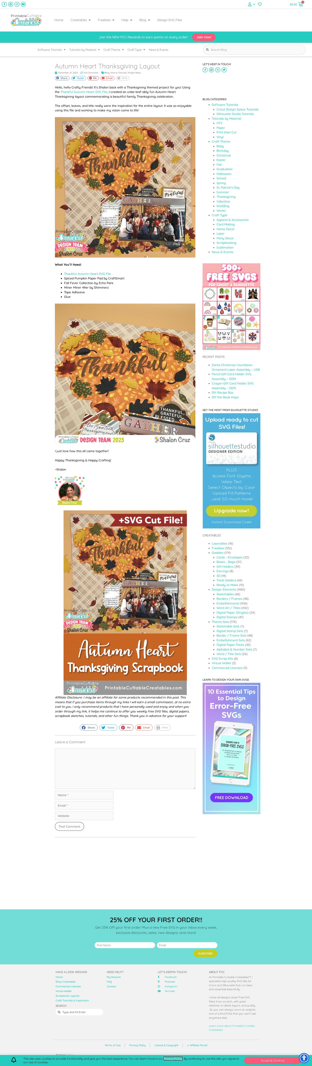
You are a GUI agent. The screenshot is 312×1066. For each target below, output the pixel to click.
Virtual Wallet (221, 663)
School (221, 178)
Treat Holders (226, 580)
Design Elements (224, 589)
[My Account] (251, 4)
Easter (221, 160)
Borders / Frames (229, 599)
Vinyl (220, 137)
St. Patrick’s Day (228, 187)
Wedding (222, 206)
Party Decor (225, 238)
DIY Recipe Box (222, 392)
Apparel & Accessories (232, 220)
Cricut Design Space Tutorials (237, 109)
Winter (221, 210)
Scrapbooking (226, 243)
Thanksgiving (226, 197)
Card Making (225, 224)
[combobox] (254, 50)
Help (125, 20)
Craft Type (134, 49)
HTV (219, 123)
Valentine (223, 201)
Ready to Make (227, 585)
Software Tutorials (50, 49)
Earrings (222, 571)
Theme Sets (220, 622)
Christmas (223, 155)
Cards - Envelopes (229, 557)
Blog (142, 20)
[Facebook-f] (4, 4)
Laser (220, 233)
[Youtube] (23, 4)
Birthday (222, 151)
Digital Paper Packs (230, 645)
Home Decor (225, 229)
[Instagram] (17, 4)
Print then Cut (226, 132)
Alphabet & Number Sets (234, 649)
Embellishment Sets (230, 640)
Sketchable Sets (227, 626)
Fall (219, 164)
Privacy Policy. (173, 1058)
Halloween (223, 174)
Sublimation (224, 247)
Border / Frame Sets (231, 635)
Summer (222, 192)
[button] (62, 78)
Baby (220, 146)
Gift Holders (225, 566)
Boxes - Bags (225, 562)
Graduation (224, 169)
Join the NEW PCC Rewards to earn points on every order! (143, 37)
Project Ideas (134, 72)
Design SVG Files (169, 20)
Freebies (104, 20)
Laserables (219, 543)
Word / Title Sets (228, 654)
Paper (220, 128)
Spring (221, 183)
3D (218, 576)
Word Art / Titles (228, 608)
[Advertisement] (231, 83)
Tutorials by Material (82, 49)
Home (58, 20)
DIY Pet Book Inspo (225, 397)
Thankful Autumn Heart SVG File (83, 92)
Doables (217, 552)
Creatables (79, 20)
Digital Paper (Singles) (232, 612)
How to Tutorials (118, 72)
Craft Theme (111, 49)
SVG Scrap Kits (222, 658)
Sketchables (225, 594)
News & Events (158, 49)
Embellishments (227, 603)
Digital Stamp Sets (229, 631)
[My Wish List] (260, 4)
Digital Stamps (226, 617)
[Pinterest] (10, 4)
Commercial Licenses (227, 668)
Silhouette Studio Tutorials (235, 114)
